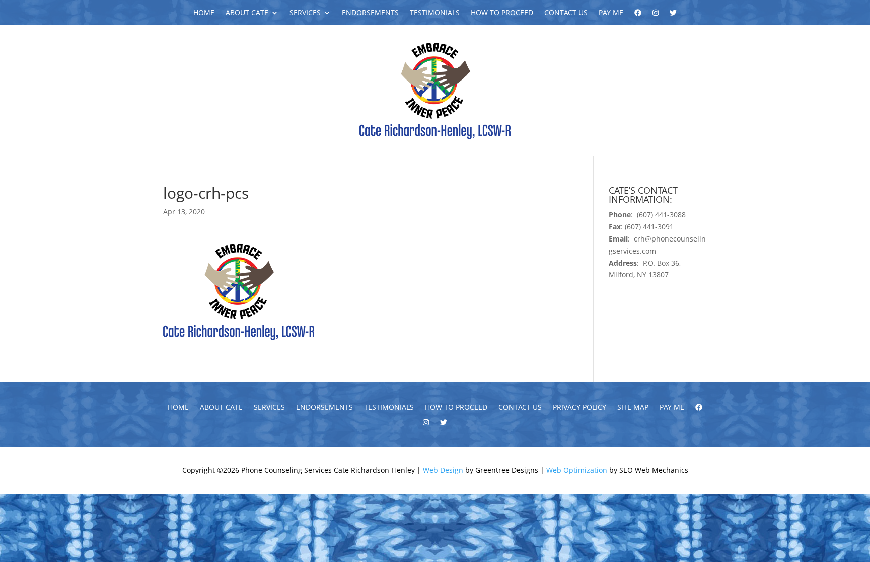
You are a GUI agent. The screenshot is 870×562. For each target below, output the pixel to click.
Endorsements (370, 13)
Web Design (443, 470)
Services (305, 13)
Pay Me (611, 13)
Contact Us (566, 13)
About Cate (247, 13)
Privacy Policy (579, 408)
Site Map (632, 408)
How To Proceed (502, 13)
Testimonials (435, 13)
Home (203, 13)
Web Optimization (576, 470)
